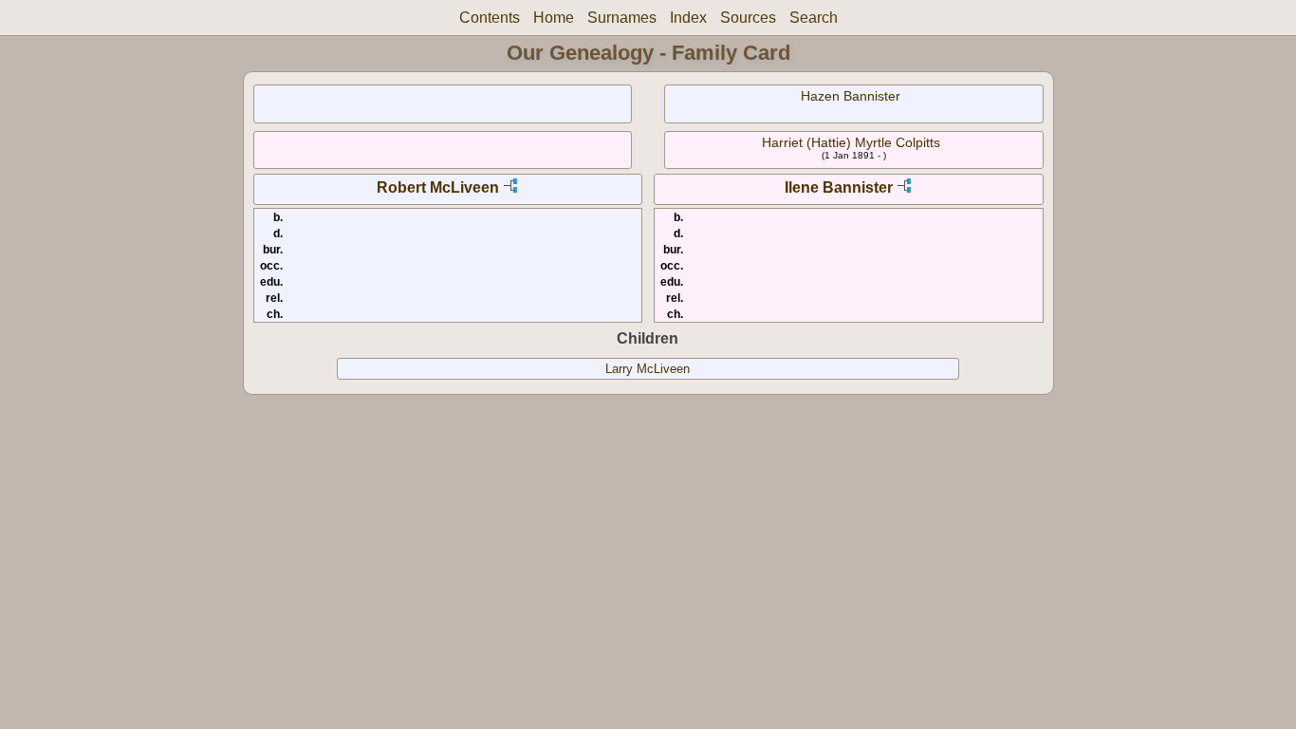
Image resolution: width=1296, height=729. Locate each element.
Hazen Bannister (850, 95)
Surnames (622, 17)
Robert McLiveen (438, 187)
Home (553, 17)
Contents (489, 17)
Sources (748, 17)
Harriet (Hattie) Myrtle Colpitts (851, 142)
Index (688, 17)
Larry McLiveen (647, 369)
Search (813, 17)
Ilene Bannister (839, 187)
